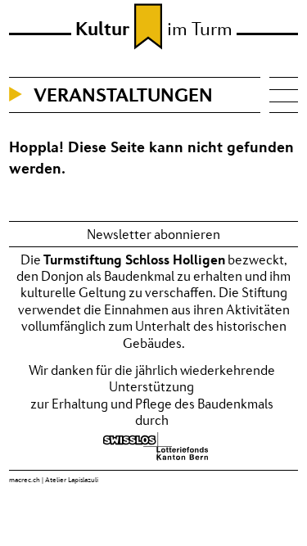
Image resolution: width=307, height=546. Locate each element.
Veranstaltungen (123, 94)
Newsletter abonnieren (153, 234)
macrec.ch (24, 480)
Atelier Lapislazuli (71, 480)
